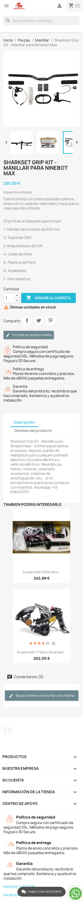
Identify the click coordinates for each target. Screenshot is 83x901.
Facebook (7, 730)
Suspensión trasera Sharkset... (41, 652)
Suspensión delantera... (42, 572)
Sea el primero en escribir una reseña (44, 695)
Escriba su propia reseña (32, 335)
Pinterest (50, 320)
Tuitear (38, 320)
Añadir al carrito (48, 297)
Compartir (27, 320)
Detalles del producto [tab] (33, 430)
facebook (11, 894)
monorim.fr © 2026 (19, 886)
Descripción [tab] (24, 422)
